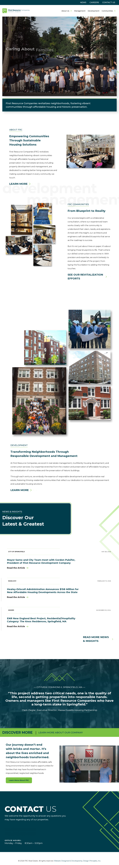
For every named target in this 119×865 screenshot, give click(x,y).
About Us (65, 11)
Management (79, 11)
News (83, 2)
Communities (107, 11)
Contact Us (108, 2)
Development (93, 11)
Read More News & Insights (96, 639)
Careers (94, 2)
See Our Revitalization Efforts (85, 276)
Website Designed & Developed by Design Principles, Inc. (77, 861)
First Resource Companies (16, 10)
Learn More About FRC (19, 780)
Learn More (18, 183)
